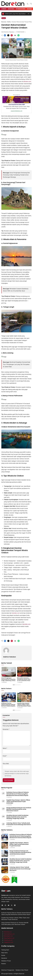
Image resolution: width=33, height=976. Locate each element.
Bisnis (19, 700)
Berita (9, 22)
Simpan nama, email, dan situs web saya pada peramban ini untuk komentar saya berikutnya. (17, 774)
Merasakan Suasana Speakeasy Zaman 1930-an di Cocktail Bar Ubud (24, 679)
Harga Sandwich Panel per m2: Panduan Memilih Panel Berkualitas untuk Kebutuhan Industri (18, 809)
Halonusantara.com (9, 934)
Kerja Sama (4, 952)
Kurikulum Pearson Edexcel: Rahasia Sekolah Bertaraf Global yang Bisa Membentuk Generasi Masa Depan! (8, 706)
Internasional (20, 9)
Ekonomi (30, 9)
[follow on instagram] (5, 905)
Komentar (6, 729)
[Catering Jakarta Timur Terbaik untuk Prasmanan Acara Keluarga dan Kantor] (4, 872)
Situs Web (6, 763)
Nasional (11, 9)
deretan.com (27, 81)
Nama (5, 748)
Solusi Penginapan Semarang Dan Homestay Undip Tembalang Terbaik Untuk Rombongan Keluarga (16, 175)
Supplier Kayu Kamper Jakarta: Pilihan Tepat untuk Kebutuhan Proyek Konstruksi (24, 705)
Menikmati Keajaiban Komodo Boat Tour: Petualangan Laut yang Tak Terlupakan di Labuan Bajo (16, 364)
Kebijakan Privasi (6, 961)
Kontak (3, 955)
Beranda (3, 22)
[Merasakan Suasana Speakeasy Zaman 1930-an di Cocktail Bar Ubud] (24, 675)
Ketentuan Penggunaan (7, 970)
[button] (27, 3)
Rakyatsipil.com (8, 936)
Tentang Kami (5, 950)
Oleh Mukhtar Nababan (7, 32)
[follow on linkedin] (15, 905)
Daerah (3, 9)
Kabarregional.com (9, 938)
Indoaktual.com (8, 940)
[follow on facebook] (2, 905)
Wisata (3, 18)
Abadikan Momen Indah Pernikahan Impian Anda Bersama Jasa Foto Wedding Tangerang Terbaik (17, 817)
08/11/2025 (21, 32)
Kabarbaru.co (7, 932)
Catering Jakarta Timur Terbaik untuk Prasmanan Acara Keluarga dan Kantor (18, 823)
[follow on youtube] (8, 905)
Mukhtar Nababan (9, 657)
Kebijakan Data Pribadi (22, 970)
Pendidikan (5, 700)
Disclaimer (4, 958)
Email (5, 756)
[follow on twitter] (12, 905)
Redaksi (3, 963)
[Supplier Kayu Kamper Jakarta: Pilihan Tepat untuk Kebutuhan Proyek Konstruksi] (24, 701)
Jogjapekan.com (8, 942)
